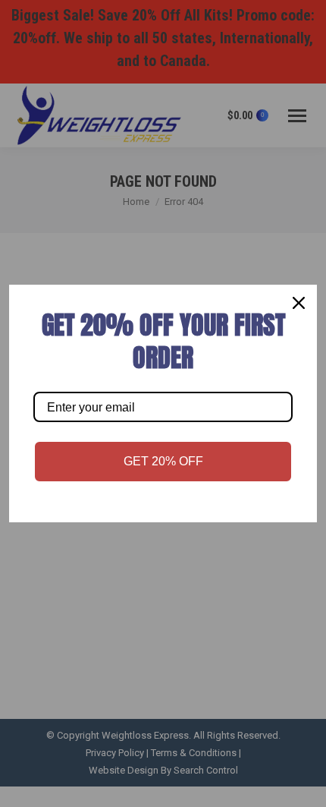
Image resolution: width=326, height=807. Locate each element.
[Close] (299, 303)
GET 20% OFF (163, 461)
